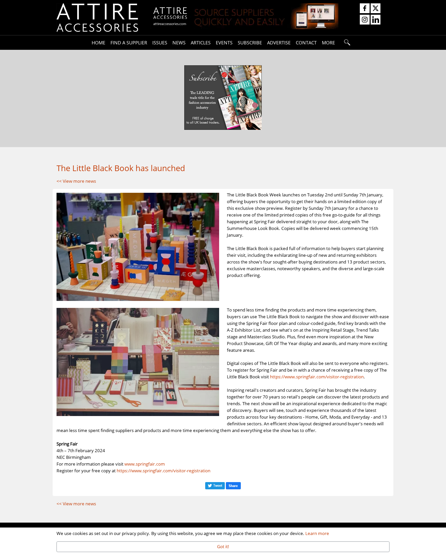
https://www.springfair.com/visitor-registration (317, 376)
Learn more (317, 533)
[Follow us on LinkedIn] (375, 20)
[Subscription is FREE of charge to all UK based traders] (244, 27)
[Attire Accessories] (97, 17)
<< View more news (76, 181)
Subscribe (250, 42)
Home (98, 42)
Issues (159, 42)
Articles (201, 42)
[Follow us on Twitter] (375, 8)
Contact (306, 42)
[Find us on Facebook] (365, 8)
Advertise (279, 42)
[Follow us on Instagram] (365, 20)
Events (224, 42)
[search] (347, 42)
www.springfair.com (144, 464)
